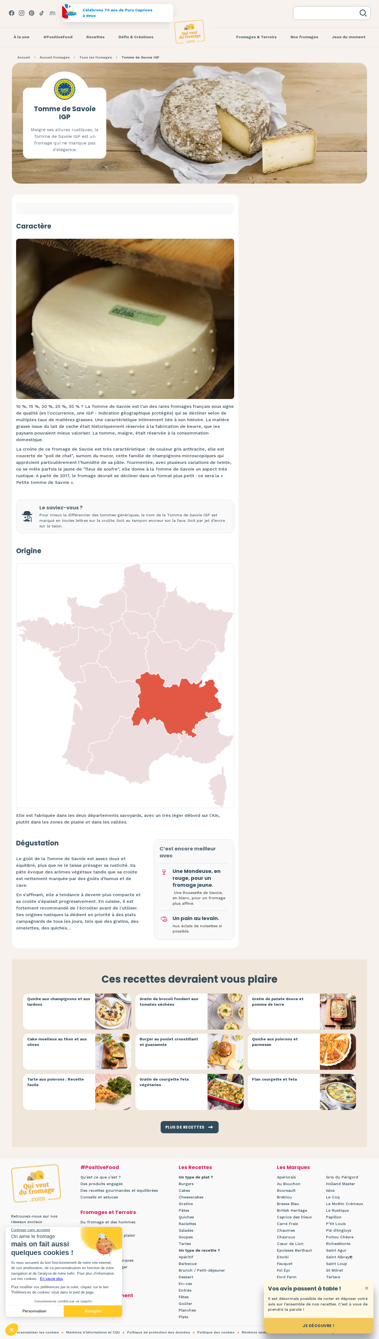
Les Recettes (195, 1167)
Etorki (283, 1257)
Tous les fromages (95, 57)
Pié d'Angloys (338, 1230)
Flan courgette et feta (274, 1079)
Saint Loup (336, 1263)
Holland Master (340, 1184)
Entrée (185, 1290)
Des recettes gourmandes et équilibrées (119, 1190)
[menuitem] (21, 37)
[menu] (21, 37)
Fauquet (284, 1263)
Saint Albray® (339, 1257)
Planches (187, 1310)
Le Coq (333, 1197)
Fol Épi (283, 1270)
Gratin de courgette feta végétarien (164, 1082)
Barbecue (188, 1263)
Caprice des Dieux (294, 1217)
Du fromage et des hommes (107, 1222)
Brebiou (284, 1197)
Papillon (334, 1217)
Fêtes (184, 1297)
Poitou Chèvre (339, 1237)
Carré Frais (287, 1223)
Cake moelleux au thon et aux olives (57, 1042)
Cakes (184, 1190)
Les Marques (293, 1167)
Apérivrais (286, 1177)
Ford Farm (287, 1277)
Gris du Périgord (342, 1177)
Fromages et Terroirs (108, 1212)
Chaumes (286, 1230)
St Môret (334, 1270)
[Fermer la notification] (366, 1288)
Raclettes (187, 1223)
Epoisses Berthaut (294, 1250)
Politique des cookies (215, 1332)
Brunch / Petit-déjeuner (202, 1270)
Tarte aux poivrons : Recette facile (55, 1082)
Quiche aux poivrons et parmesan (275, 1042)
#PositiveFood (99, 1167)
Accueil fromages (55, 57)
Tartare (333, 1277)
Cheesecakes (191, 1197)
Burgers (186, 1184)
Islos (330, 1190)
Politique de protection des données (158, 1332)
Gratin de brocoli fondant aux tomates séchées (169, 1002)
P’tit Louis (336, 1223)
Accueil (23, 57)
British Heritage (292, 1210)
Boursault (286, 1190)
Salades (186, 1230)
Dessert (186, 1277)
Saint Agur (336, 1250)
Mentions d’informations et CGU (93, 1332)
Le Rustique (337, 1210)
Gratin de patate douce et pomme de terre (278, 1002)
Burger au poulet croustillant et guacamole (169, 1042)
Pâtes (184, 1210)
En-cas (185, 1283)
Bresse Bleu (288, 1203)
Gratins (186, 1203)
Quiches (186, 1217)
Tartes (185, 1243)
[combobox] (327, 13)
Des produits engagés (101, 1184)
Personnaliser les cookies (37, 1332)
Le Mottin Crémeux (344, 1203)
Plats (183, 1317)
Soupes (186, 1237)
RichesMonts (338, 1243)
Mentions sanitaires (258, 1332)
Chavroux (286, 1237)
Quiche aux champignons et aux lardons (58, 1002)
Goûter (185, 1303)
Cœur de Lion (290, 1243)
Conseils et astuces (99, 1197)
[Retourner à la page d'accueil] (189, 31)
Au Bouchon (288, 1184)
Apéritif (186, 1257)
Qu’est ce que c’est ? (100, 1177)
